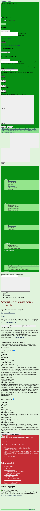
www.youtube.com (6, 399)
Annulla (3, 127)
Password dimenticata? (7, 38)
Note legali (7, 468)
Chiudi (3, 80)
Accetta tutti (29, 326)
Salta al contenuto (6, 1)
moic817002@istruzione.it (24, 451)
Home (6, 292)
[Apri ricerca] (24, 140)
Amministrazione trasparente (12, 480)
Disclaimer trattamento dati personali (11, 495)
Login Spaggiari (10, 68)
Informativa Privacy (10, 470)
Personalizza (4, 326)
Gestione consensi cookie (11, 478)
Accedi (3, 24)
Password (21, 35)
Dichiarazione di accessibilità (12, 473)
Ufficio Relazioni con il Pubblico (14, 471)
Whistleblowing (9, 476)
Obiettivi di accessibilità (11, 475)
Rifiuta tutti (15, 326)
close (2, 163)
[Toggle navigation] (15, 155)
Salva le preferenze (15, 434)
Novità (6, 294)
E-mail (20, 61)
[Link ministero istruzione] (9, 3)
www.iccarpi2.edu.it (7, 351)
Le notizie (7, 295)
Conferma (10, 127)
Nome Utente (22, 33)
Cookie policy (8, 466)
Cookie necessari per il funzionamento (12, 342)
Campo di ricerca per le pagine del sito (12, 274)
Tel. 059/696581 (12, 449)
